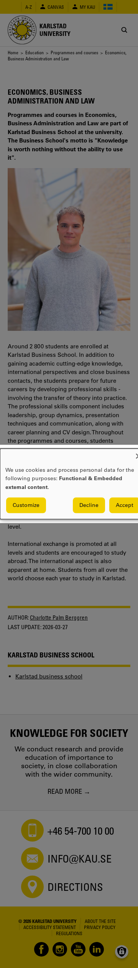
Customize (26, 505)
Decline (89, 505)
